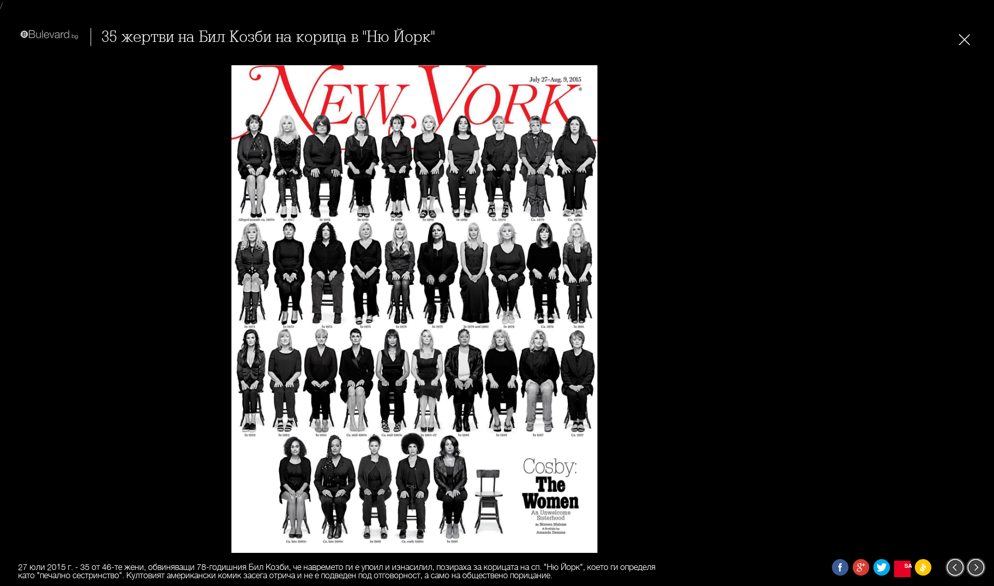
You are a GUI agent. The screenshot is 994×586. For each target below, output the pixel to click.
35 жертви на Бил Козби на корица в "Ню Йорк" (268, 37)
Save (907, 565)
